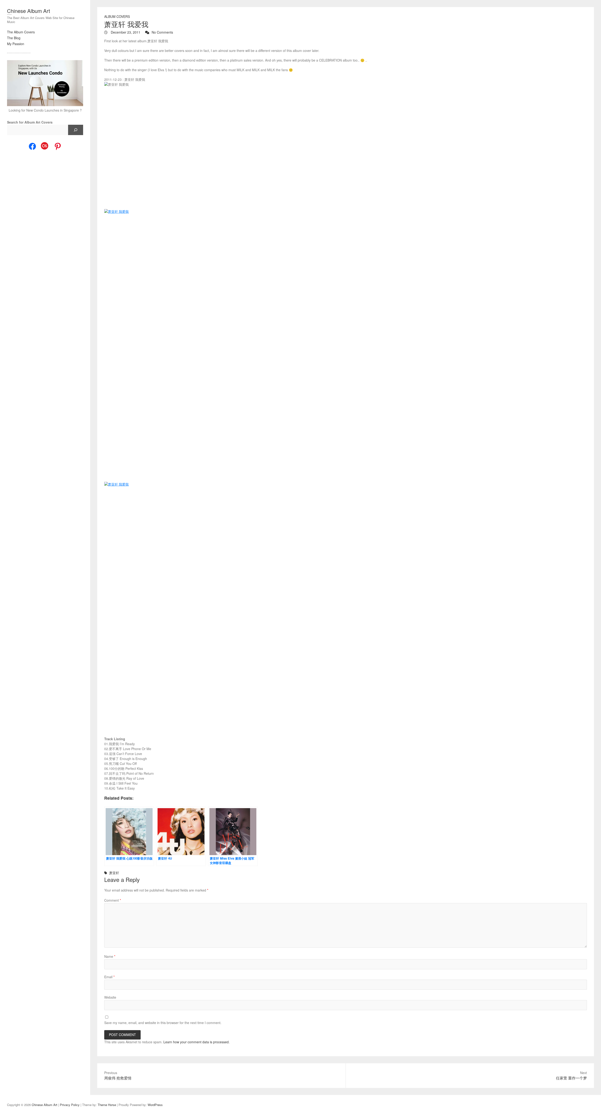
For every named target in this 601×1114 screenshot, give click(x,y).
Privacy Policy (70, 1104)
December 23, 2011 (125, 32)
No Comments (162, 32)
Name (109, 956)
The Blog (13, 37)
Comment (112, 900)
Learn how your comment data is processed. (196, 1042)
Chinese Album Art (28, 10)
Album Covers (117, 16)
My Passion (15, 43)
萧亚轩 (114, 872)
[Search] (75, 130)
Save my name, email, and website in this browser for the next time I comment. (162, 1022)
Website (110, 997)
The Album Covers (21, 32)
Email (109, 976)
